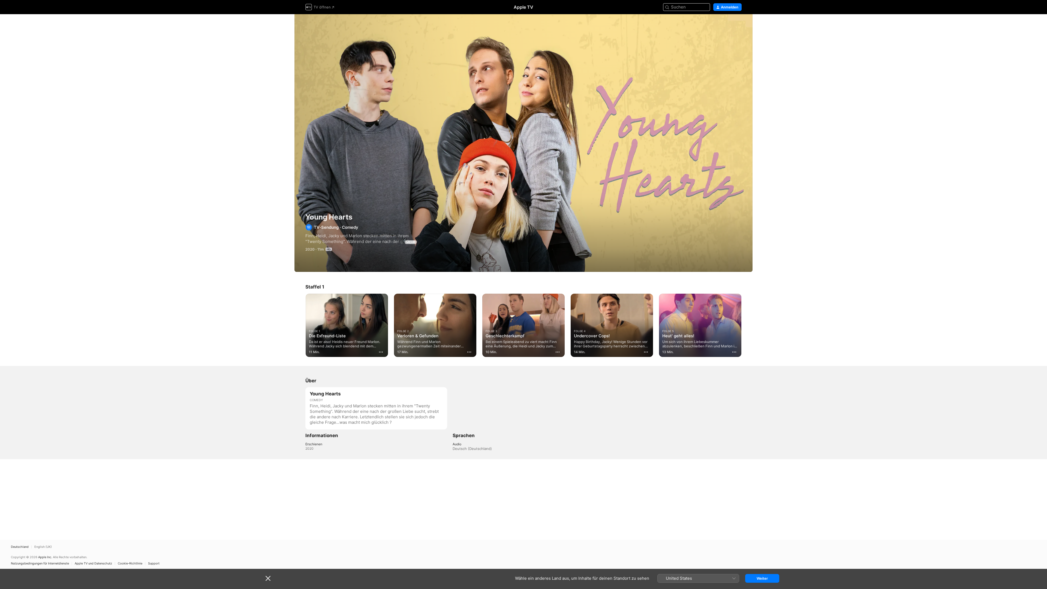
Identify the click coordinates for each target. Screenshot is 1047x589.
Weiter (762, 578)
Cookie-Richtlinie (130, 563)
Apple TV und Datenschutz (93, 563)
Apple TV (523, 7)
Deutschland (20, 546)
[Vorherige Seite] (300, 325)
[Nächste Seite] (747, 325)
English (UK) (43, 546)
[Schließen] (268, 578)
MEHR (410, 242)
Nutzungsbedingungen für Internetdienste (40, 563)
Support (154, 563)
